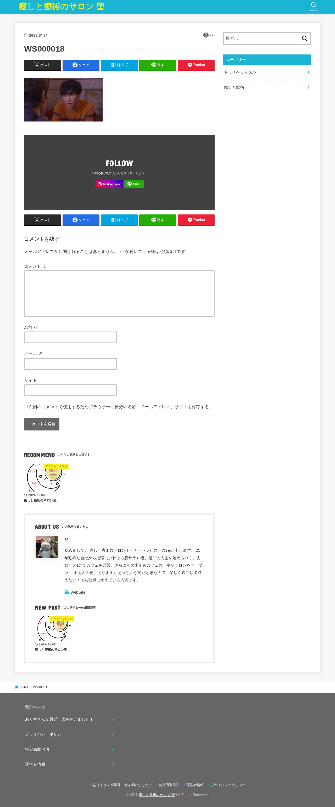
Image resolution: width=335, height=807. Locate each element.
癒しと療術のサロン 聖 (62, 6)
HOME (24, 687)
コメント (35, 266)
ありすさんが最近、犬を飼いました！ (59, 719)
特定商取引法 (37, 749)
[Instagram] (109, 184)
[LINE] (134, 184)
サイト (30, 380)
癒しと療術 (234, 87)
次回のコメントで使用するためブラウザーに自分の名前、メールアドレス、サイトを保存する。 (121, 406)
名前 (31, 327)
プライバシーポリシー (45, 734)
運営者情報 (35, 764)
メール (33, 353)
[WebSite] (75, 592)
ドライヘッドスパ (240, 72)
